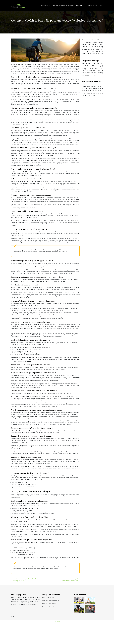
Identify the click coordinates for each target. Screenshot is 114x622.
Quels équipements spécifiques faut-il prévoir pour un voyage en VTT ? (28, 580)
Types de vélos (92, 5)
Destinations (80, 5)
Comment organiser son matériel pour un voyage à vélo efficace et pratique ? (62, 580)
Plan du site (57, 621)
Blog (100, 5)
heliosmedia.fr (19, 617)
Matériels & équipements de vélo (63, 5)
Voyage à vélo (45, 5)
